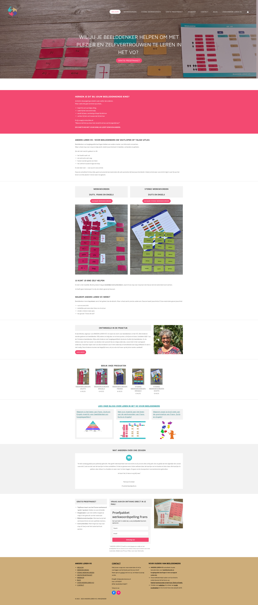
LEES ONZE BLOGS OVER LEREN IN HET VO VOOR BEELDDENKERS (129, 406)
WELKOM (80, 567)
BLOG (79, 580)
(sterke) (153, 582)
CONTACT (80, 585)
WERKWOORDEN (83, 570)
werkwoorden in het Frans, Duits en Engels (169, 582)
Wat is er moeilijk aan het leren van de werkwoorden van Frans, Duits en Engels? (131, 414)
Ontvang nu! (130, 540)
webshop (161, 585)
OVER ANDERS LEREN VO (85, 582)
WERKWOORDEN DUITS (83, 388)
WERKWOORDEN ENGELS (101, 388)
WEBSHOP (80, 577)
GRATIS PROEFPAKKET (84, 575)
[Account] (248, 12)
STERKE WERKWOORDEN (85, 572)
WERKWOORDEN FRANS (119, 388)
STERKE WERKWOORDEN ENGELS (138, 389)
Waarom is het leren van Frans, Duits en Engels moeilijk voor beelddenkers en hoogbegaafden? (93, 414)
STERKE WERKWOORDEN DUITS (156, 389)
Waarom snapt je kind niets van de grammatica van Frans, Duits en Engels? (166, 414)
